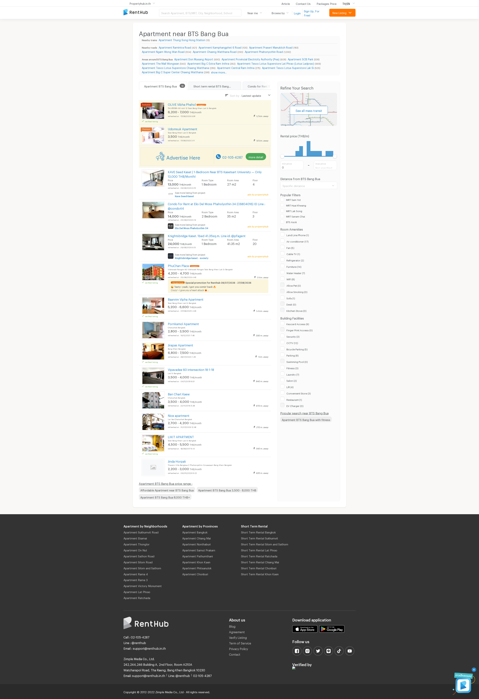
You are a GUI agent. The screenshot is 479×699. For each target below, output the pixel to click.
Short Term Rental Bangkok (258, 532)
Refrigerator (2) (295, 260)
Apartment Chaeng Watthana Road (215, 51)
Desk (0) (291, 304)
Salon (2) (291, 380)
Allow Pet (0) (293, 285)
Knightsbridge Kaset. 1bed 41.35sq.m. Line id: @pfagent (206, 235)
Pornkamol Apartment (183, 323)
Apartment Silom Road (137, 562)
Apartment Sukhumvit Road (140, 532)
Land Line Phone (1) (297, 235)
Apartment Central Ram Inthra (235, 67)
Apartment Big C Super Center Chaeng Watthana (172, 72)
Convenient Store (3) (298, 393)
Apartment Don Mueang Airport (193, 59)
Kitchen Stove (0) (296, 310)
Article (285, 3)
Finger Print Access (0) (299, 330)
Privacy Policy (238, 648)
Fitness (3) (292, 368)
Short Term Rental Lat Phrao (259, 550)
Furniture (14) (293, 266)
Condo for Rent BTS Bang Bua (267, 86)
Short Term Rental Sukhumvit (259, 538)
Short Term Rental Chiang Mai (260, 562)
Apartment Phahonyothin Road (264, 51)
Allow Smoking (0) (296, 291)
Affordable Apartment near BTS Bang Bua (167, 490)
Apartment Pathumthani (197, 556)
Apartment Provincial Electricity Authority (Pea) (250, 59)
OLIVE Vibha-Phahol (182, 104)
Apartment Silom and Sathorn (142, 568)
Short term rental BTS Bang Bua (213, 86)
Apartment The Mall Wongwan (160, 63)
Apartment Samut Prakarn (198, 550)
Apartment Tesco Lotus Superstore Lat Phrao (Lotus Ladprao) (275, 63)
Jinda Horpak (177, 461)
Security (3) (293, 336)
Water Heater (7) (295, 273)
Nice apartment (178, 415)
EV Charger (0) (294, 405)
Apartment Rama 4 (135, 574)
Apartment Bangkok (195, 532)
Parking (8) (292, 355)
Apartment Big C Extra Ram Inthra (208, 63)
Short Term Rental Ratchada (259, 556)
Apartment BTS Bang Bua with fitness (306, 419)
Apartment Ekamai (135, 538)
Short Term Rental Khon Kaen (260, 574)
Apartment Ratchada (136, 597)
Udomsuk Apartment (182, 128)
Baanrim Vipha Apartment (185, 299)
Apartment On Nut (135, 550)
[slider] (282, 156)
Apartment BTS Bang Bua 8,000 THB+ (165, 497)
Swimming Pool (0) (297, 361)
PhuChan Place (178, 265)
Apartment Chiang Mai (196, 538)
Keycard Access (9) (297, 324)
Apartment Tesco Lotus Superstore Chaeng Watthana (175, 67)
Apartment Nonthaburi (196, 544)
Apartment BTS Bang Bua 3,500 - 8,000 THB (227, 490)
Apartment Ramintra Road (175, 47)
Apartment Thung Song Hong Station (182, 39)
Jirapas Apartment (180, 344)
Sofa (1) (290, 298)
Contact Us (303, 3)
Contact (234, 654)
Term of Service (240, 642)
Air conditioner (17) (297, 241)
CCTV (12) (292, 342)
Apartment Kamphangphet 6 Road (220, 47)
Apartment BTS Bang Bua (160, 86)
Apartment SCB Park (300, 59)
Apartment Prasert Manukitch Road (270, 47)
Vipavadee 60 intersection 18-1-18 (191, 369)
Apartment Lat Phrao (136, 591)
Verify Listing (238, 637)
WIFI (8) (290, 279)
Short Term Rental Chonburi (258, 568)
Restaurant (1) (294, 399)
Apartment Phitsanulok (196, 568)
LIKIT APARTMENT (181, 436)
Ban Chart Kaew (179, 393)
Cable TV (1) (293, 253)
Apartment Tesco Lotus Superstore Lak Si (288, 67)
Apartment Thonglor (136, 544)
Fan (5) (290, 247)
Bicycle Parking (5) (297, 349)
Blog (232, 626)
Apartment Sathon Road (138, 556)
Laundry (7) (292, 374)
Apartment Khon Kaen (196, 562)
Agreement (237, 631)
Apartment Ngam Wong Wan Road (163, 51)
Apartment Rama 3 (135, 579)
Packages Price (326, 3)
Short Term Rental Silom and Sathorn (264, 544)
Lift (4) (290, 387)
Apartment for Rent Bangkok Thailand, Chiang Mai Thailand (141, 12)
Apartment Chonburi (195, 574)
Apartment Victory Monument (142, 585)
